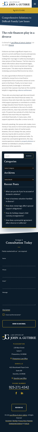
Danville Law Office (20, 378)
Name (4, 258)
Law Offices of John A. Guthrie (21, 43)
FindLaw (26, 423)
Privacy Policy (22, 421)
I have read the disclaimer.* (13, 315)
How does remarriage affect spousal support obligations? (19, 207)
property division (27, 141)
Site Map (15, 421)
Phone (4, 270)
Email (4, 281)
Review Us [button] (19, 407)
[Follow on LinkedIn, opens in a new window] (21, 393)
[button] (34, 3)
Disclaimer (6, 310)
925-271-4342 (20, 10)
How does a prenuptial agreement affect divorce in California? (19, 221)
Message (4, 292)
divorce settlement (25, 90)
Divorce (11, 45)
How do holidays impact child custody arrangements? (17, 214)
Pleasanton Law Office (20, 359)
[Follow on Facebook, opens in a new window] (16, 393)
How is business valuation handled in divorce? (19, 200)
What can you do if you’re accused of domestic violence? (20, 192)
